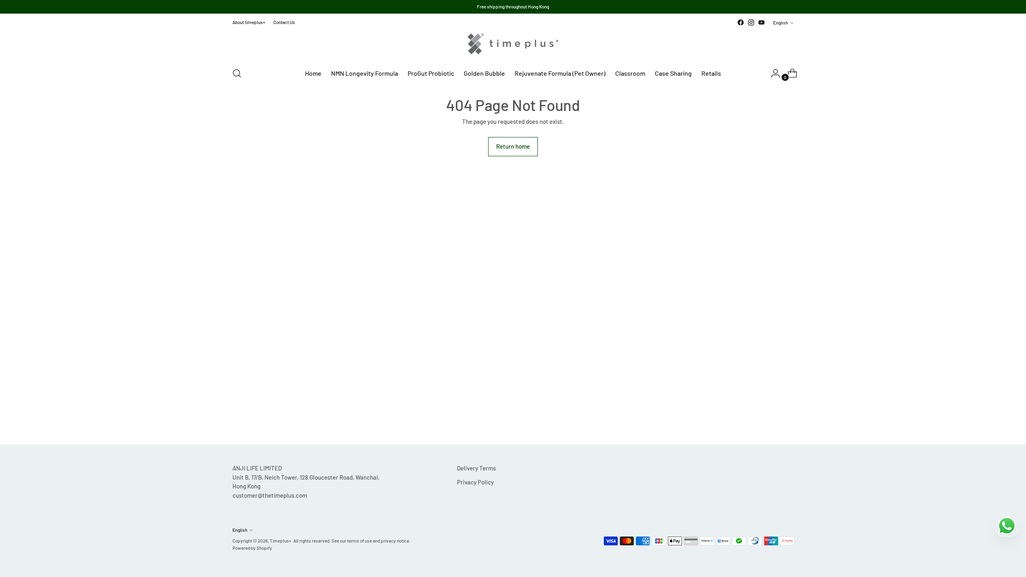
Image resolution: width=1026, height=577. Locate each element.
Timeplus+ (280, 540)
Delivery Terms (476, 468)
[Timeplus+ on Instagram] (751, 22)
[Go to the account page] (772, 73)
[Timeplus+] (513, 44)
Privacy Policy (475, 482)
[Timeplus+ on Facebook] (740, 22)
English (780, 22)
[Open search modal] (237, 73)
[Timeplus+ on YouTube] (761, 22)
